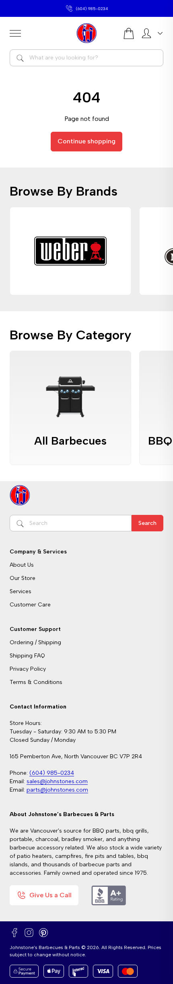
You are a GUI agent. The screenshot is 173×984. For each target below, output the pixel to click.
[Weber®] (70, 251)
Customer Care (30, 604)
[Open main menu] (40, 33)
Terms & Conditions (36, 682)
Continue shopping (86, 141)
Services (20, 591)
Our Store (22, 578)
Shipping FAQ (27, 655)
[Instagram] (29, 932)
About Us (22, 564)
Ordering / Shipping (35, 642)
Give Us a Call (50, 895)
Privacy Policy (28, 669)
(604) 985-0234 (51, 773)
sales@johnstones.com (92, 8)
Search (147, 523)
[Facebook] (14, 932)
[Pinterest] (43, 932)
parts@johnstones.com (57, 789)
